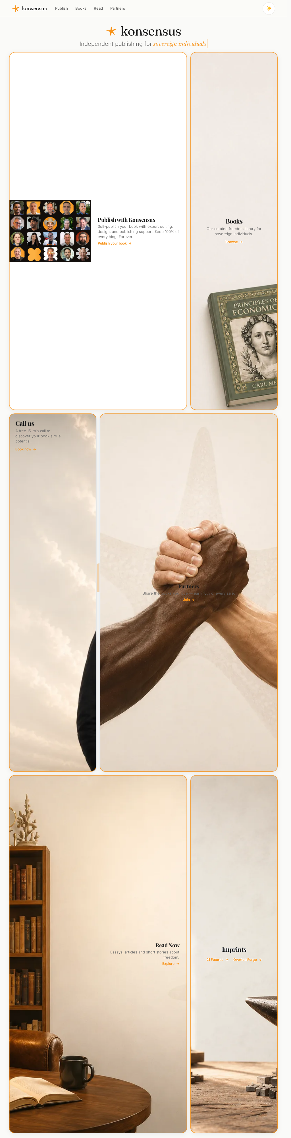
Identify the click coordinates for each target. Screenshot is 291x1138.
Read (98, 8)
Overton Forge (247, 959)
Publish (61, 8)
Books (80, 8)
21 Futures (217, 959)
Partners (117, 8)
